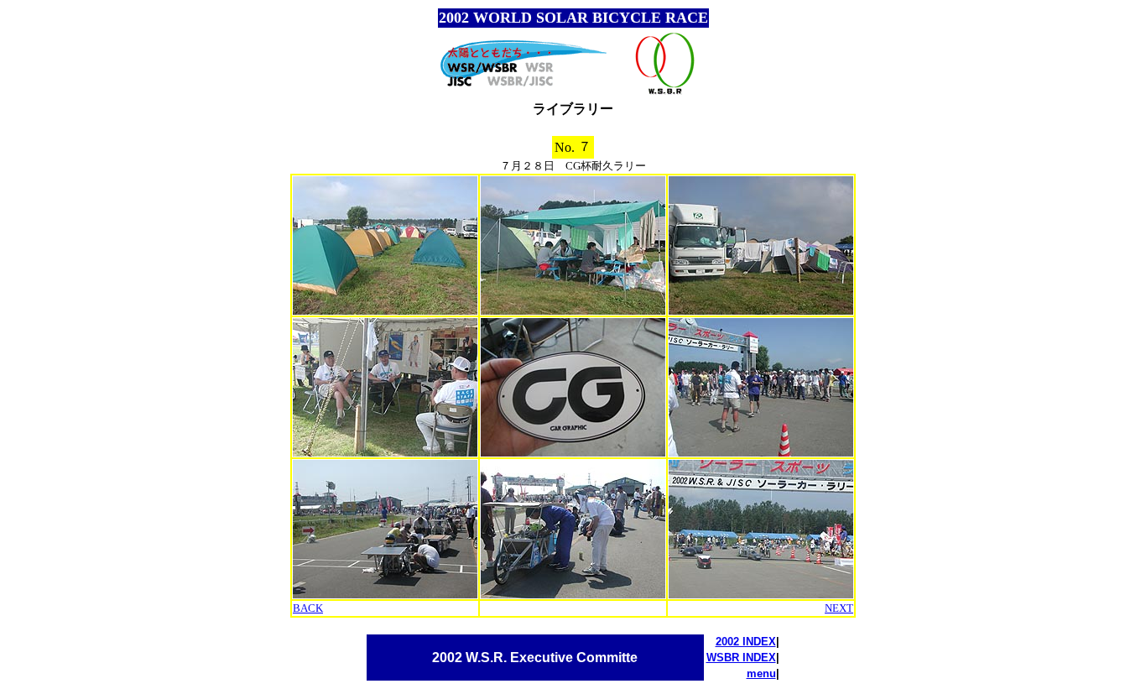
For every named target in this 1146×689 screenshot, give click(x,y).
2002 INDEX (746, 641)
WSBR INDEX (741, 657)
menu (761, 673)
